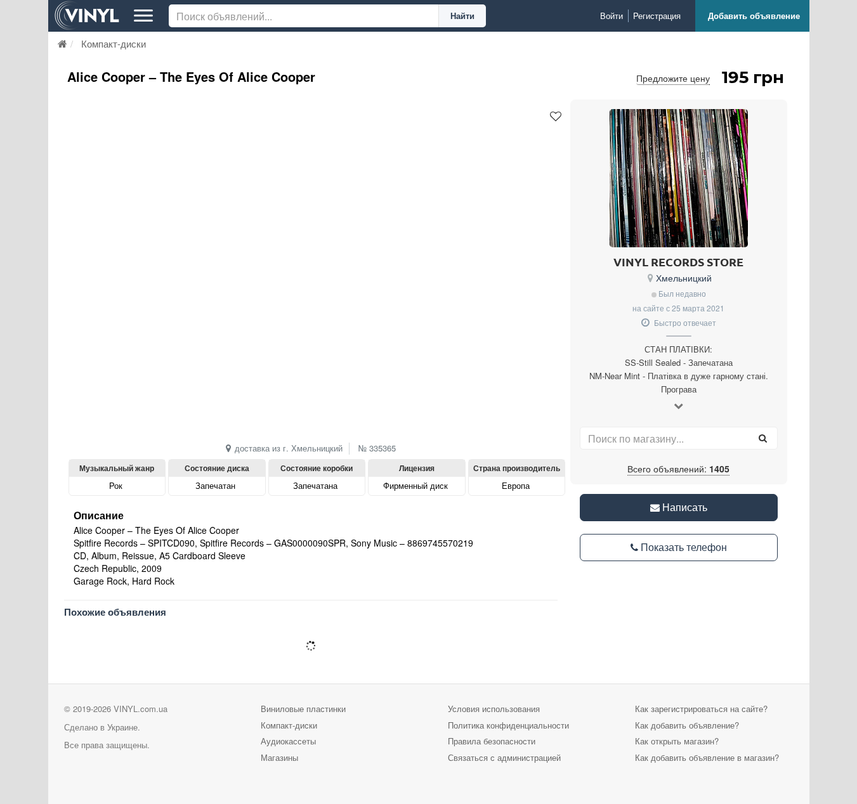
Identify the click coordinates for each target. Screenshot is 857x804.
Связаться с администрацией (504, 757)
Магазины (279, 757)
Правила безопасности (491, 741)
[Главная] (62, 43)
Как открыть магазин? (677, 741)
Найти (462, 16)
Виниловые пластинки (303, 709)
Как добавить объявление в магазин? (707, 757)
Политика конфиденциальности (508, 725)
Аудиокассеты (288, 741)
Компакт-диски (289, 725)
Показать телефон (682, 547)
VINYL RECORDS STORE (678, 261)
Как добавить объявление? (687, 725)
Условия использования (494, 709)
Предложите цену (673, 78)
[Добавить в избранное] (555, 116)
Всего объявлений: (678, 468)
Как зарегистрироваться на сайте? (701, 709)
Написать (683, 507)
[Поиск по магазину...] (763, 438)
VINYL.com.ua (140, 709)
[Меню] (143, 16)
